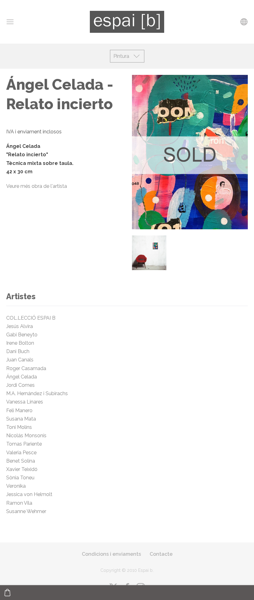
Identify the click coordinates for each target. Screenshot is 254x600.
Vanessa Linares (24, 402)
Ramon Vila (19, 503)
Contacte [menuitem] (161, 554)
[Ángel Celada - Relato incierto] (149, 252)
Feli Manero (20, 410)
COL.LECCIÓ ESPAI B (30, 318)
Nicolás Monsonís (26, 435)
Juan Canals (19, 360)
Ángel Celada (21, 377)
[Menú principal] (10, 21)
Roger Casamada (26, 368)
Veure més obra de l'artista (36, 186)
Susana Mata (21, 419)
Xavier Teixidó (23, 469)
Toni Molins (20, 427)
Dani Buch (17, 351)
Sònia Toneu (21, 478)
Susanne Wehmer (26, 511)
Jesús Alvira (19, 326)
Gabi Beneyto (21, 335)
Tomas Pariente (24, 444)
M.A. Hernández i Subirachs (37, 393)
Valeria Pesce (21, 452)
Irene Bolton (20, 343)
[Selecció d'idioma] (243, 21)
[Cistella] (7, 592)
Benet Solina (20, 461)
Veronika (16, 486)
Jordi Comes (20, 385)
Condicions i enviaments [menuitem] (111, 554)
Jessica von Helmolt (31, 494)
